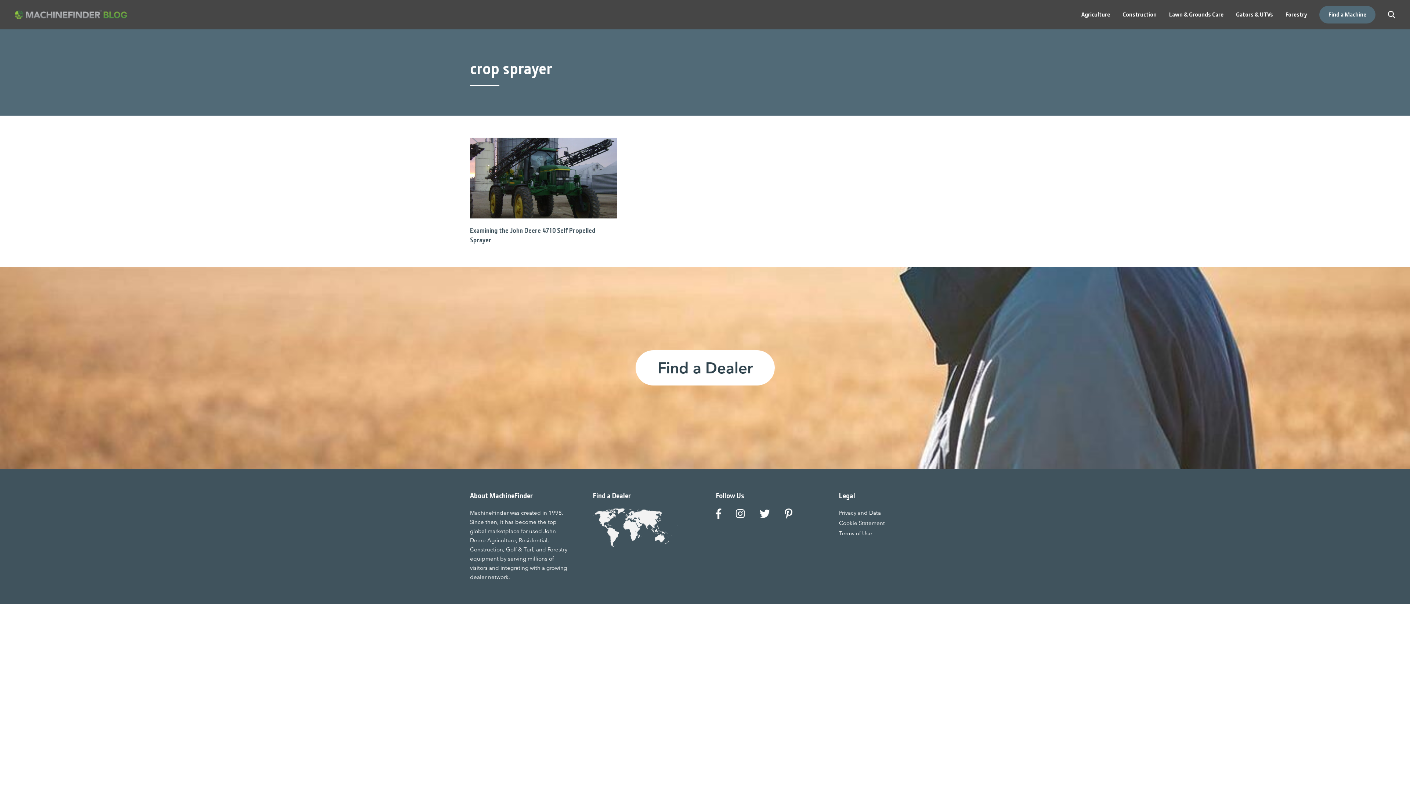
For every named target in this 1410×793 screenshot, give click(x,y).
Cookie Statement (862, 522)
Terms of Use (855, 533)
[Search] (1391, 14)
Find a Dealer (705, 367)
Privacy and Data (860, 512)
